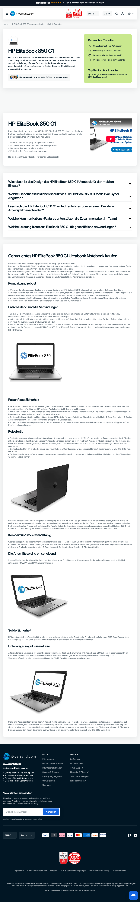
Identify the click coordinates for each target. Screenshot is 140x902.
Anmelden (51, 811)
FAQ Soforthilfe (76, 763)
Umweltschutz (48, 781)
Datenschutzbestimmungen (19, 819)
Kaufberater (75, 759)
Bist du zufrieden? (78, 781)
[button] (7, 14)
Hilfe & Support (76, 768)
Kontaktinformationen (37, 870)
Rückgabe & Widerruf (79, 772)
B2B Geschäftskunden (52, 768)
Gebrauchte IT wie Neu (52, 763)
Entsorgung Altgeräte (52, 776)
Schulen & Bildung (50, 772)
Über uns (46, 785)
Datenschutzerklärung (99, 870)
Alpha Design (90, 890)
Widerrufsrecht (119, 870)
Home (5, 24)
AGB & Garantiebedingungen (73, 870)
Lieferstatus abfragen (79, 776)
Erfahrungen (48, 759)
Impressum (19, 870)
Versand (53, 870)
